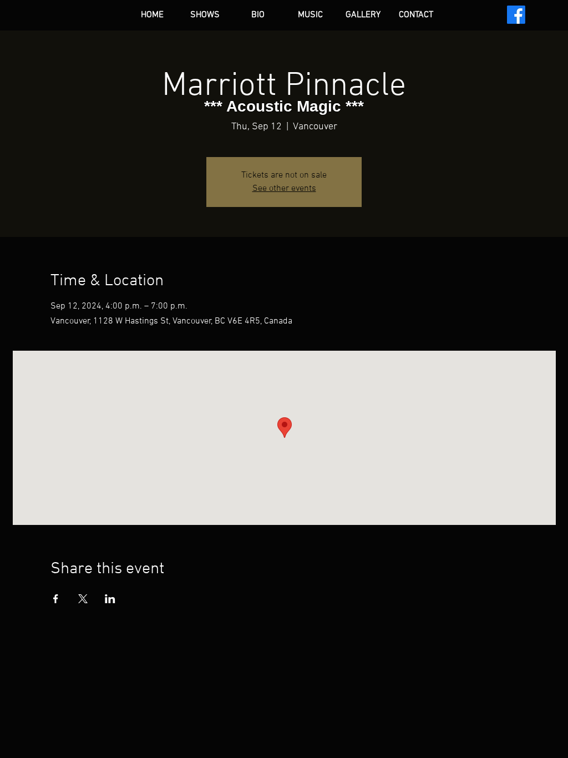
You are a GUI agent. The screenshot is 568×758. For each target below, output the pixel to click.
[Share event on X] (83, 598)
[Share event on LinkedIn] (110, 598)
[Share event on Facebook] (55, 598)
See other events (284, 188)
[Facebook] (516, 15)
